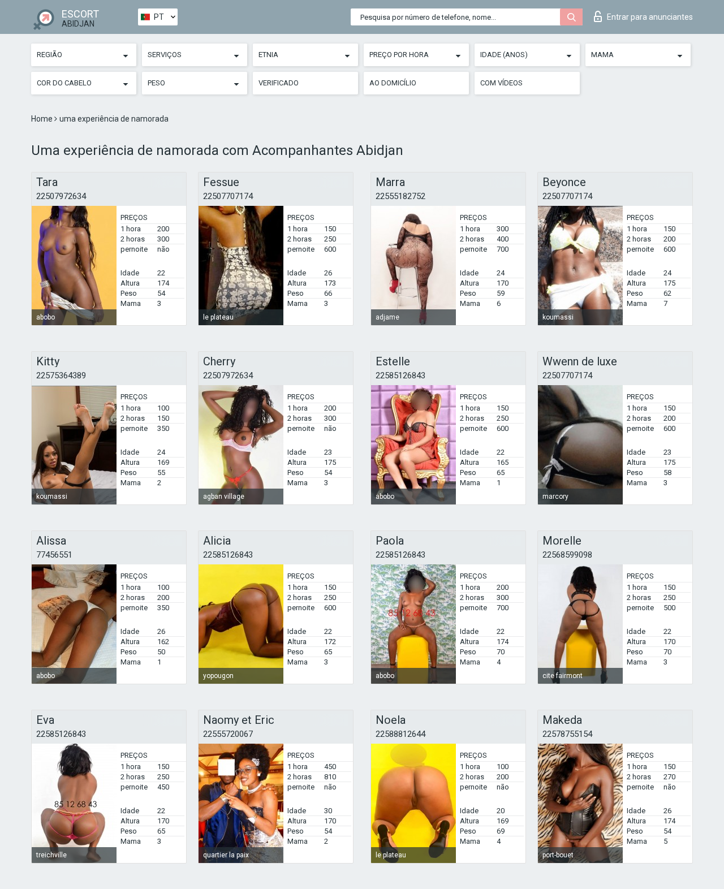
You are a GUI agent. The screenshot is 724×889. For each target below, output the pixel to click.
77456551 (54, 555)
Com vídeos (501, 83)
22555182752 (400, 196)
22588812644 (400, 734)
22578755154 (567, 734)
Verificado (278, 83)
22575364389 (61, 375)
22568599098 (567, 555)
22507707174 (228, 196)
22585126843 (400, 375)
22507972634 (61, 196)
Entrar (650, 16)
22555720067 (228, 734)
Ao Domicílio (392, 83)
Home (42, 118)
